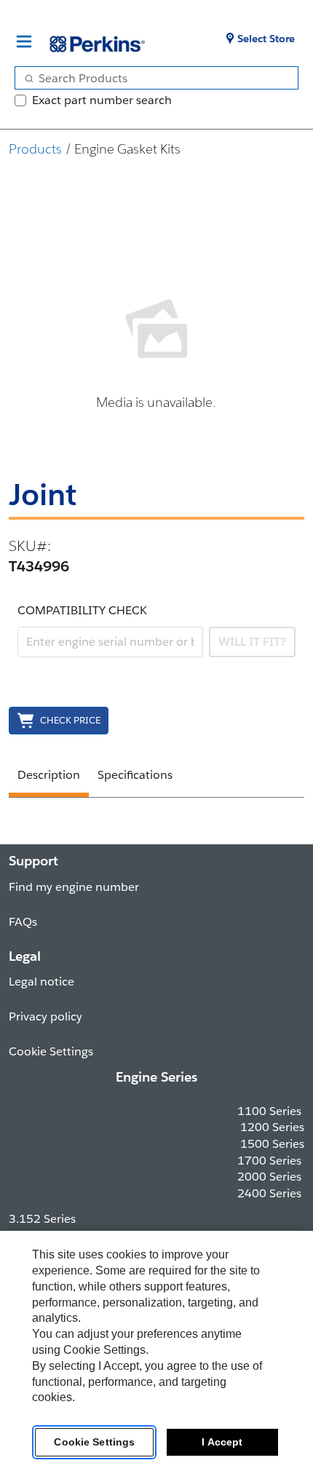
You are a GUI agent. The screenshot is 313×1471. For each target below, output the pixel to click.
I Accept (222, 1442)
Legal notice (41, 981)
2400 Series (269, 1193)
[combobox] (150, 78)
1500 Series (272, 1143)
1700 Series (269, 1160)
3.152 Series (42, 1218)
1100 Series (269, 1111)
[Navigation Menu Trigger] (24, 41)
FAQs (23, 921)
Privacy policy (45, 1016)
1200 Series (272, 1127)
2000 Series (269, 1176)
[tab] (49, 777)
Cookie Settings (94, 1442)
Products (35, 148)
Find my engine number (74, 887)
